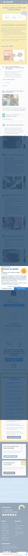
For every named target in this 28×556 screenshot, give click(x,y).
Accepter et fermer (21, 288)
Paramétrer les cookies (7, 288)
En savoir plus (15, 284)
